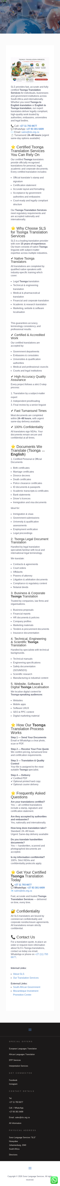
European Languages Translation (23, 1049)
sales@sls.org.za (30, 132)
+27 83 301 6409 (35, 129)
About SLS (18, 974)
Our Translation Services (26, 978)
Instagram (13, 1084)
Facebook (13, 1080)
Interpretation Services (18, 1066)
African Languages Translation (22, 1054)
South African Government (26, 987)
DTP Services (15, 1060)
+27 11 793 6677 (28, 126)
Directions (13, 1155)
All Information (15, 1123)
